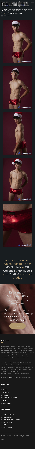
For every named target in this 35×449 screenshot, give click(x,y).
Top (2, 440)
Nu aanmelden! (17, 326)
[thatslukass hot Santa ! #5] (17, 225)
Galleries (6, 392)
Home (5, 390)
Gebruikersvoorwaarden (11, 420)
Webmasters (7, 417)
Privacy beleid (7, 422)
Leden (5, 400)
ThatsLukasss (15, 13)
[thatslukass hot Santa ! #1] (17, 42)
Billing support (7, 428)
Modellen (6, 395)
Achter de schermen (10, 398)
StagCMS (26, 436)
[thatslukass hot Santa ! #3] (17, 133)
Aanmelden (7, 403)
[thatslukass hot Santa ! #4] (17, 179)
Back (6, 9)
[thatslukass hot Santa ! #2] (17, 87)
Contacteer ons (8, 414)
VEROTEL (11, 378)
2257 (4, 425)
